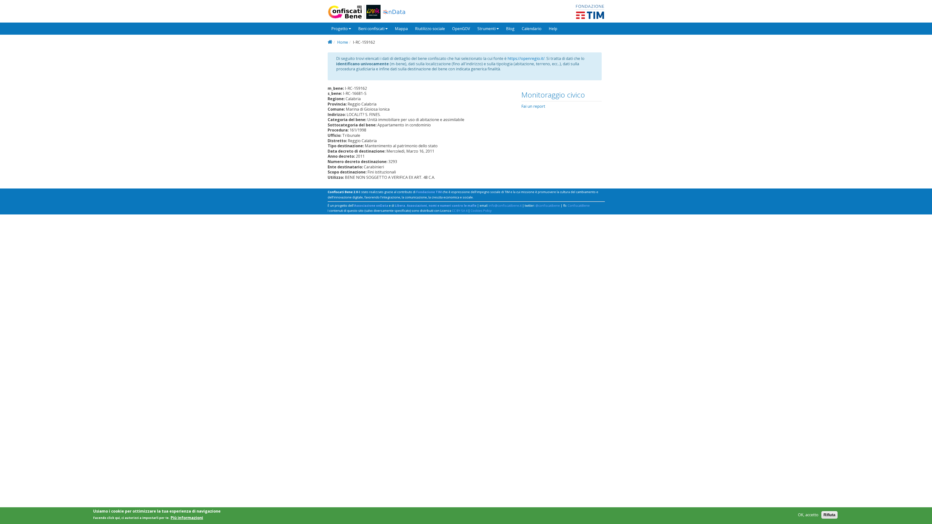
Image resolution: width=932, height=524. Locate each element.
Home (342, 42)
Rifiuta (829, 515)
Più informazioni (187, 517)
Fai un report (533, 106)
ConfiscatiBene (579, 205)
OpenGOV (461, 28)
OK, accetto (808, 514)
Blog (510, 28)
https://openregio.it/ (526, 58)
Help (553, 28)
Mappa (401, 28)
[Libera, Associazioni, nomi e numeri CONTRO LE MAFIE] (373, 12)
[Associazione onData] (394, 12)
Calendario (531, 28)
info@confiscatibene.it (505, 205)
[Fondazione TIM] (590, 11)
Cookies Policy (481, 210)
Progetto (340, 28)
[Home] (347, 12)
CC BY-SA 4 (459, 210)
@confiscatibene (547, 205)
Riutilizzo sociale (430, 28)
